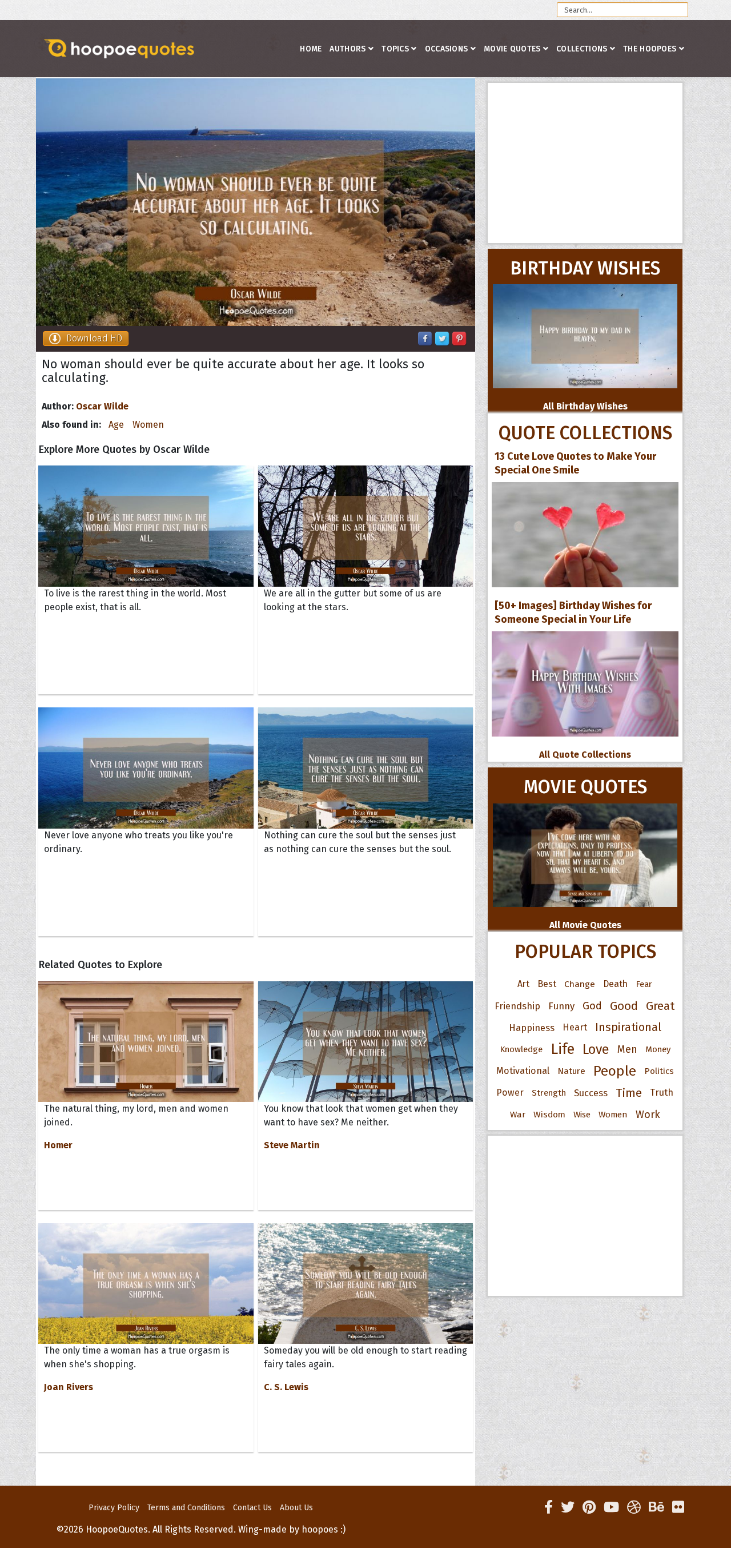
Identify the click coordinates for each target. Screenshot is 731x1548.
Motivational (522, 1070)
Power (510, 1092)
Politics (659, 1071)
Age (116, 424)
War (517, 1114)
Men (627, 1049)
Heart (575, 1027)
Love (596, 1049)
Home (311, 49)
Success (591, 1093)
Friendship (517, 1006)
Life (563, 1049)
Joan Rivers (68, 1387)
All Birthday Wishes (585, 406)
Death (615, 983)
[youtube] (611, 1507)
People (614, 1071)
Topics (395, 49)
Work (648, 1114)
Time (629, 1093)
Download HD (94, 338)
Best (546, 983)
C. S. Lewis (286, 1387)
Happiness (532, 1027)
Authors (348, 49)
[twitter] (568, 1507)
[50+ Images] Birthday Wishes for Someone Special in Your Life (573, 612)
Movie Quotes (512, 49)
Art (523, 983)
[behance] (656, 1507)
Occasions (446, 49)
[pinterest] (589, 1507)
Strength (549, 1093)
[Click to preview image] (255, 202)
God (592, 1006)
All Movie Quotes (585, 925)
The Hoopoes (649, 49)
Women (148, 424)
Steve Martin (292, 1145)
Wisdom (549, 1114)
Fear (644, 984)
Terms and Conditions (186, 1508)
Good (624, 1006)
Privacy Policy (114, 1508)
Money (657, 1049)
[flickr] (678, 1507)
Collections (581, 49)
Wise (582, 1114)
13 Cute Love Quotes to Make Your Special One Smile (575, 463)
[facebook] (548, 1507)
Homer (58, 1145)
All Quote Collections (585, 754)
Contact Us (252, 1508)
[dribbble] (634, 1507)
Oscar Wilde (102, 406)
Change (579, 983)
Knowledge (521, 1049)
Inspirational (628, 1027)
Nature (571, 1070)
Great (660, 1006)
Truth (661, 1092)
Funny (561, 1006)
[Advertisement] (585, 163)
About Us (296, 1508)
